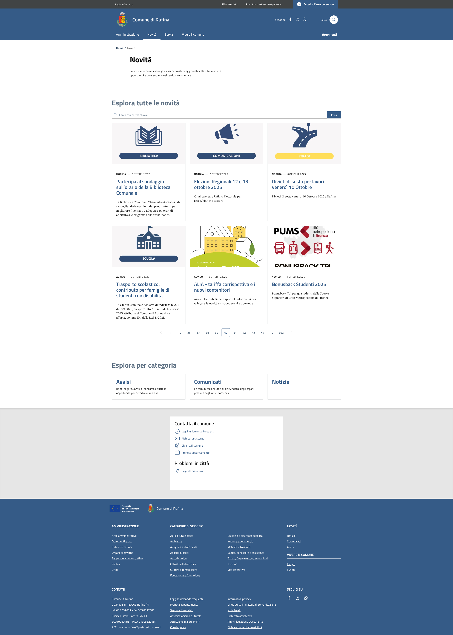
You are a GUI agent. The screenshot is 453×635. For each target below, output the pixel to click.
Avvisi (123, 381)
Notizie (280, 381)
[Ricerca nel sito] (333, 19)
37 (199, 333)
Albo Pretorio (229, 4)
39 (218, 333)
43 (255, 333)
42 (245, 333)
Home (119, 48)
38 (209, 333)
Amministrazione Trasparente (263, 4)
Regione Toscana (124, 4)
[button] (315, 4)
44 (264, 333)
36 (190, 333)
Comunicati (208, 381)
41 (236, 333)
